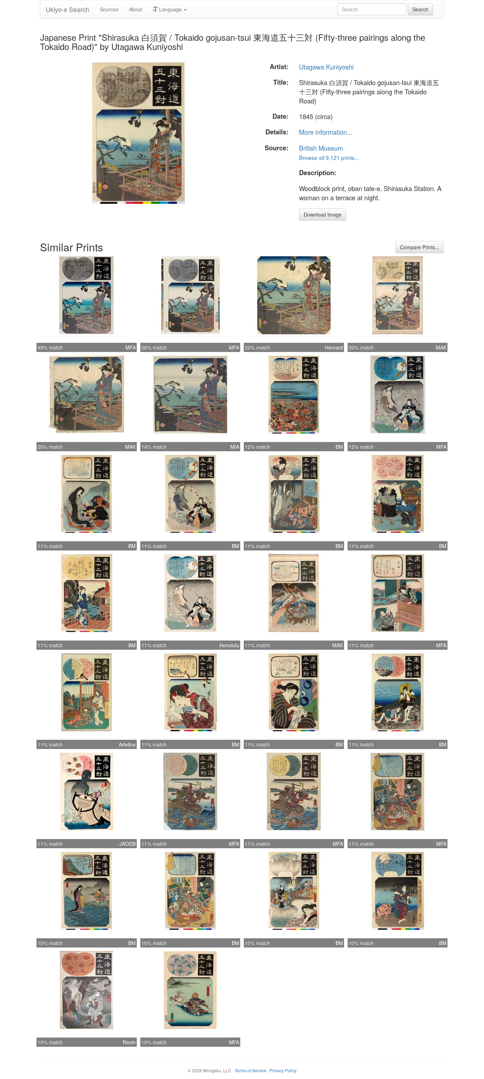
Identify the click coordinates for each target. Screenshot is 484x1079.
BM (339, 446)
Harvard (334, 347)
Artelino (127, 744)
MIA (234, 446)
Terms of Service (250, 1070)
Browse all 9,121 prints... (329, 157)
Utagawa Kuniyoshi (326, 66)
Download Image (323, 214)
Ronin (129, 1042)
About (135, 9)
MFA (130, 347)
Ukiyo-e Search (67, 9)
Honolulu (229, 645)
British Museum (321, 147)
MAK (441, 347)
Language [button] (170, 9)
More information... (325, 131)
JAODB (127, 843)
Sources (109, 9)
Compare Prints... (419, 247)
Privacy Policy (283, 1070)
